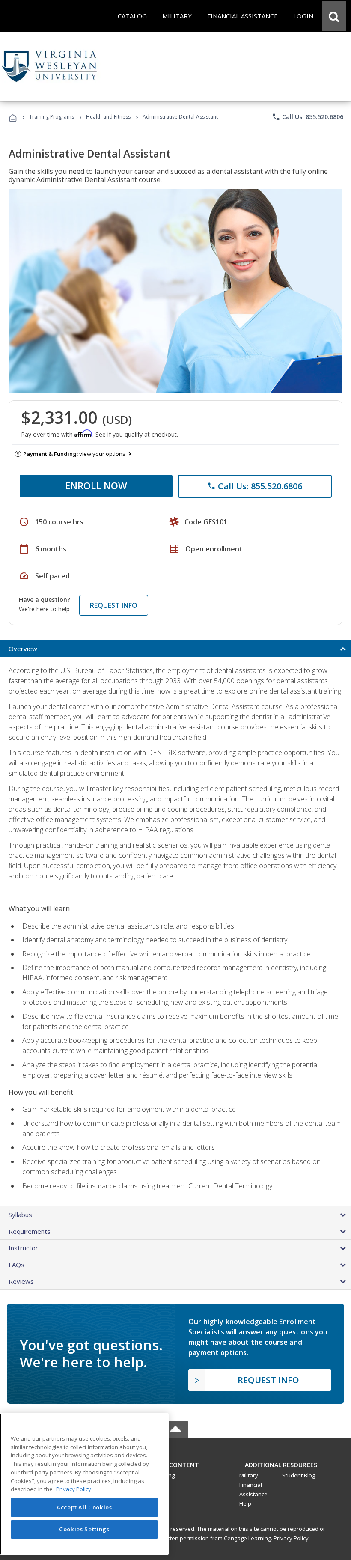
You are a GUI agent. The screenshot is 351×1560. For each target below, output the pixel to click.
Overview (23, 648)
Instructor (23, 1248)
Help (245, 1503)
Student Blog (298, 1475)
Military (248, 1475)
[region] (84, 1484)
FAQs (16, 1264)
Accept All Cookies (84, 1507)
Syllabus (20, 1214)
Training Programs (51, 116)
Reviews (21, 1281)
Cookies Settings (84, 1529)
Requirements (30, 1231)
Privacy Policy (291, 1538)
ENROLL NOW (96, 485)
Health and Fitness (108, 116)
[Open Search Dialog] (334, 16)
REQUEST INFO (113, 605)
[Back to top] (175, 1463)
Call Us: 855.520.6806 (307, 117)
